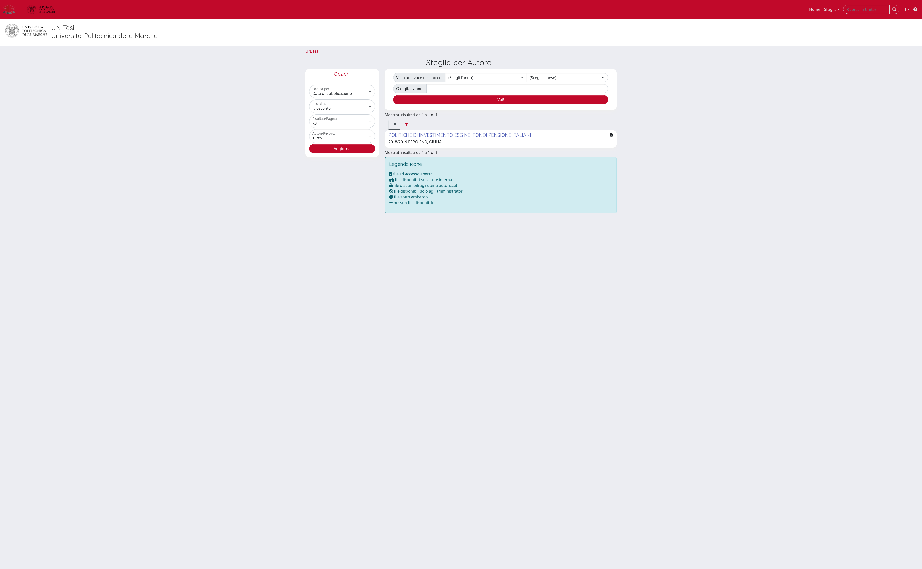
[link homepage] (11, 9)
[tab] (394, 125)
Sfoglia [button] (830, 9)
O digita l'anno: (410, 88)
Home (814, 9)
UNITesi (312, 51)
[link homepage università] (41, 9)
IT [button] (905, 9)
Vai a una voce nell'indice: (419, 77)
